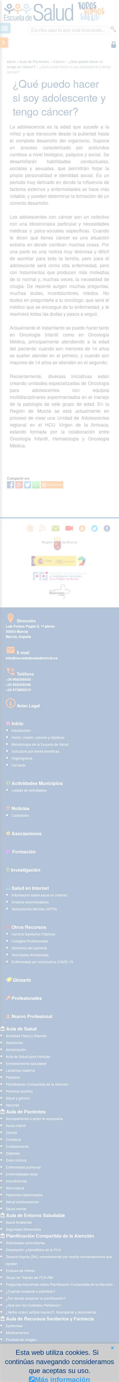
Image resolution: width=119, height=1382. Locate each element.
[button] (112, 1348)
